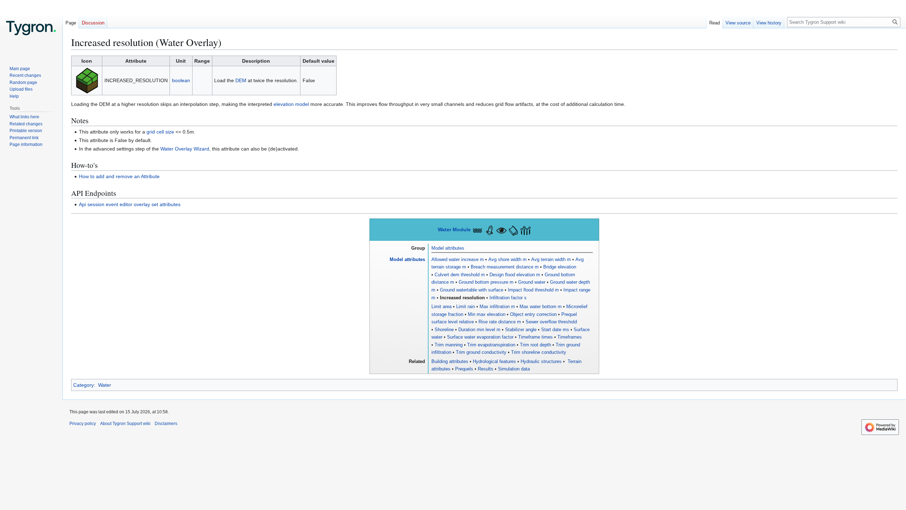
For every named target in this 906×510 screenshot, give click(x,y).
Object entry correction (533, 314)
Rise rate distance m (499, 321)
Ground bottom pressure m (486, 282)
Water (104, 385)
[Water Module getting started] (489, 229)
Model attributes (447, 248)
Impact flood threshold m (533, 290)
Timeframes (569, 337)
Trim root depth (535, 344)
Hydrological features (494, 361)
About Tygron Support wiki (125, 423)
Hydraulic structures (541, 361)
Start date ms (555, 329)
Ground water (531, 282)
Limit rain (465, 306)
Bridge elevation (559, 267)
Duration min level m (479, 329)
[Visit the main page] (31, 28)
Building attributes (449, 361)
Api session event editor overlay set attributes (129, 204)
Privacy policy (82, 423)
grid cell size (160, 132)
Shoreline (444, 329)
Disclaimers (166, 423)
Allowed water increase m (457, 259)
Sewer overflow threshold (551, 321)
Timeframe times (535, 337)
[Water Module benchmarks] (525, 229)
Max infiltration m (497, 306)
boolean (181, 80)
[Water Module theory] (513, 229)
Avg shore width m (507, 259)
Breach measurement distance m (505, 267)
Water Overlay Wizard (184, 149)
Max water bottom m (541, 306)
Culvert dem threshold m (460, 274)
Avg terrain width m (551, 259)
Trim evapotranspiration (491, 344)
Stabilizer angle (521, 329)
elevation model (291, 104)
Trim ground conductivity (481, 352)
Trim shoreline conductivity (538, 352)
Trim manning (449, 344)
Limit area (441, 306)
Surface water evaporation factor (480, 337)
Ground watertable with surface (471, 290)
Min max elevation (486, 314)
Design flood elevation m (514, 274)
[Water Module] (477, 229)
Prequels (464, 369)
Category (83, 385)
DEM (240, 80)
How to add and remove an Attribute (119, 176)
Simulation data (514, 369)
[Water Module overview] (501, 229)
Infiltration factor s (508, 297)
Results (485, 369)
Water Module (454, 229)
